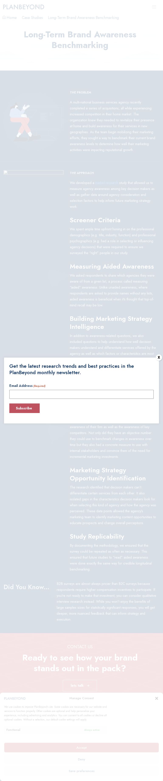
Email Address (27, 385)
